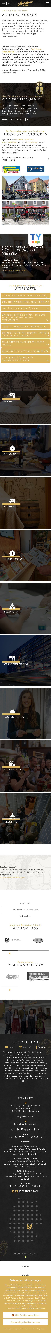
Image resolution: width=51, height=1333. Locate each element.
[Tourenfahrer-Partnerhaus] (38, 976)
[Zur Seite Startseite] (25, 3)
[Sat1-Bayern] (13, 940)
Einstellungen (19, 270)
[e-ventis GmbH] (25, 1257)
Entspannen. (32, 142)
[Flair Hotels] (13, 976)
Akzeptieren (7, 270)
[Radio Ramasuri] (38, 940)
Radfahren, (29, 139)
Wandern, (18, 139)
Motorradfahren (9, 142)
